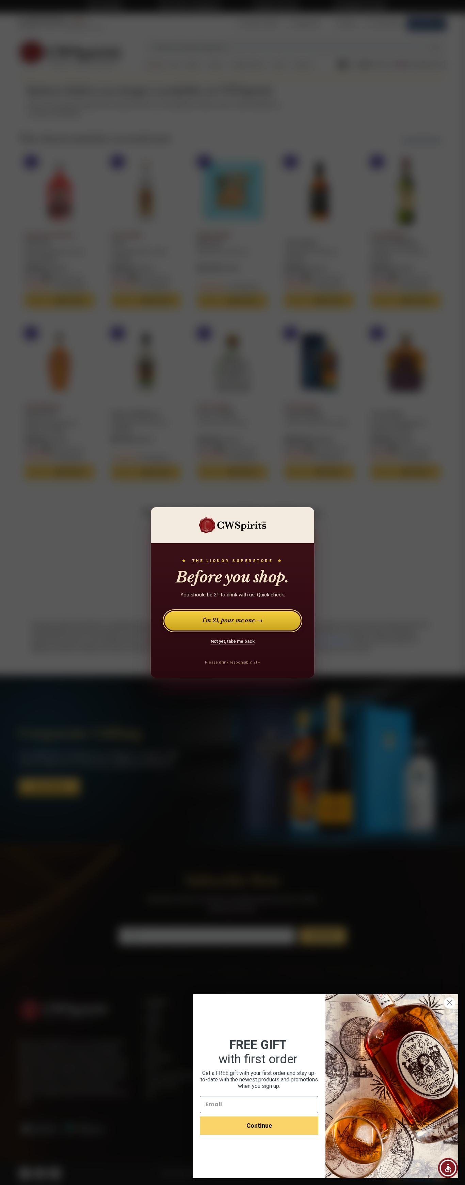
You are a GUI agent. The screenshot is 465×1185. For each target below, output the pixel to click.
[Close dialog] (449, 1003)
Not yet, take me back (233, 641)
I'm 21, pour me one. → (232, 620)
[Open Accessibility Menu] (448, 1168)
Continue (259, 1125)
